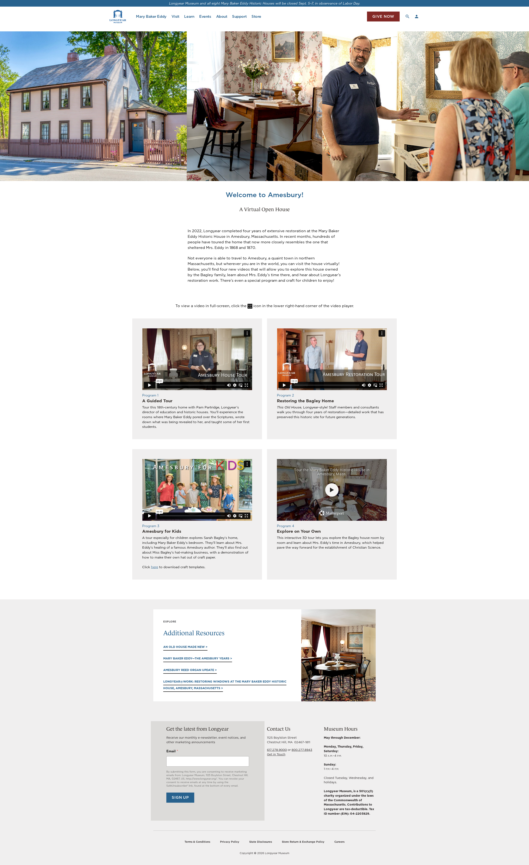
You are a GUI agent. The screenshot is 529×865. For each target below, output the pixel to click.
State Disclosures (260, 841)
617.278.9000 (277, 749)
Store (256, 16)
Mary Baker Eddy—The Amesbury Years (196, 658)
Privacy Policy (229, 841)
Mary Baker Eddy (151, 16)
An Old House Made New (184, 646)
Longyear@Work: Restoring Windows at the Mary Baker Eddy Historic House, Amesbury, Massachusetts (224, 685)
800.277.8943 (302, 749)
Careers (339, 841)
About (221, 16)
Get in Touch (276, 754)
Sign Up (180, 797)
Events (205, 16)
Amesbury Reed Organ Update (189, 670)
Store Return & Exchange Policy (303, 841)
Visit (175, 16)
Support (239, 16)
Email (172, 751)
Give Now (383, 16)
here (154, 567)
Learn (189, 16)
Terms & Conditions (197, 841)
